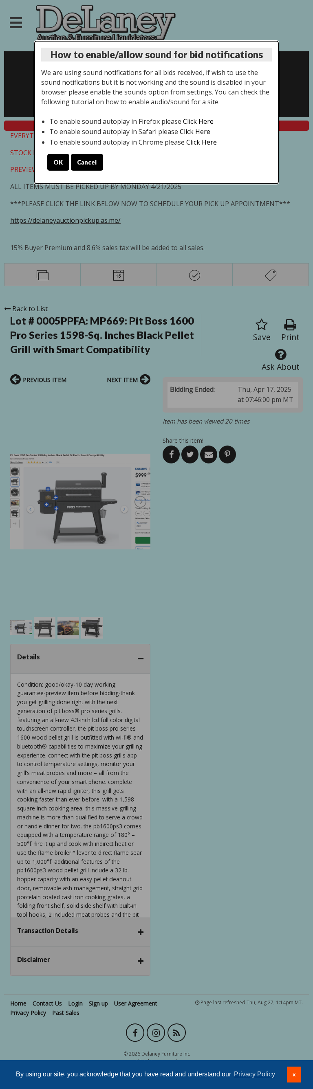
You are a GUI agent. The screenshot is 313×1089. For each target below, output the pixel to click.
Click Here (198, 121)
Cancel (87, 162)
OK (58, 162)
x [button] (294, 1074)
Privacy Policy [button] (254, 1074)
